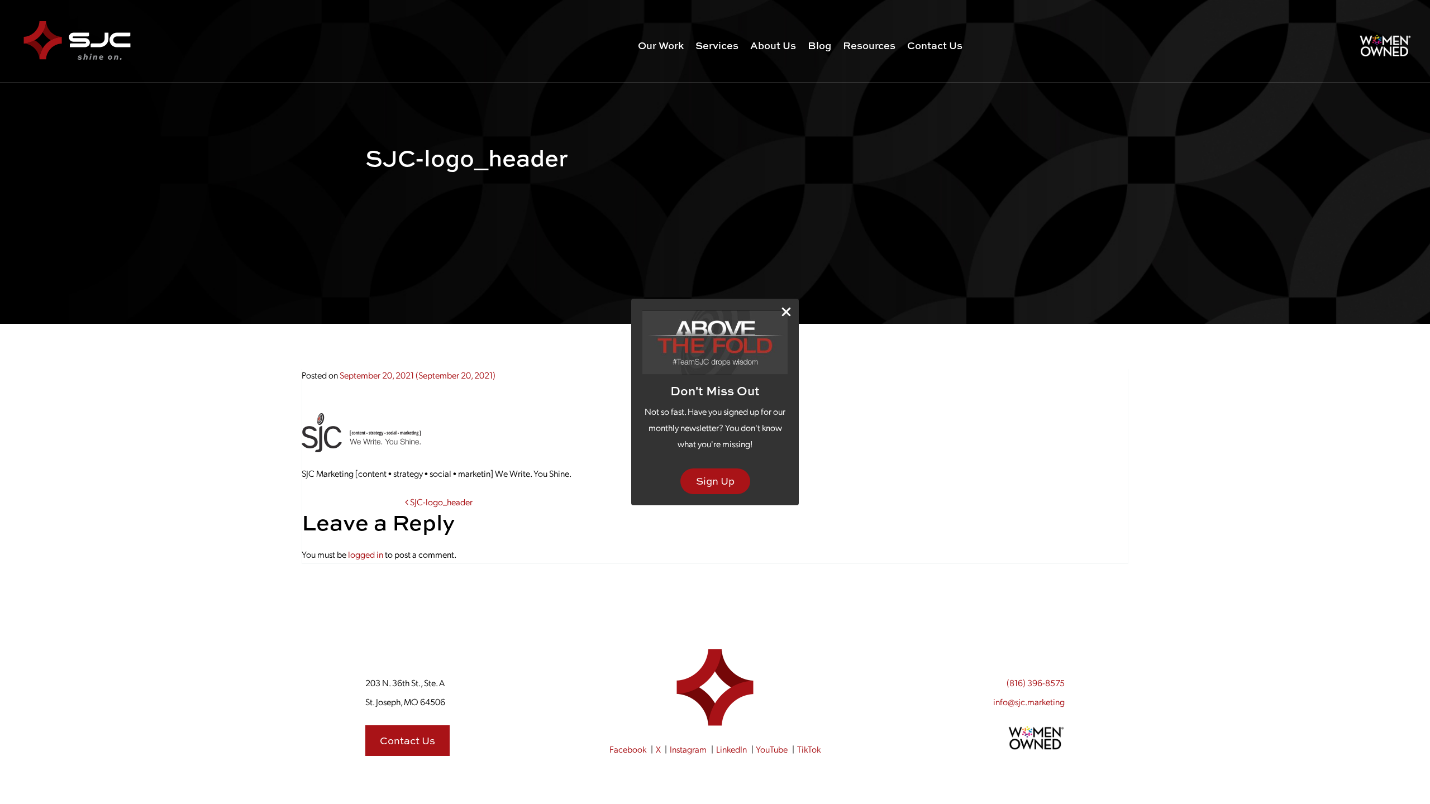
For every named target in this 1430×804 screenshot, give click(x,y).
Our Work (661, 45)
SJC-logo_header (440, 502)
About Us (773, 45)
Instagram (688, 749)
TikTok (809, 749)
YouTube (772, 749)
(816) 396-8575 (1036, 682)
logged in (365, 554)
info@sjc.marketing (1029, 701)
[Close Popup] (786, 312)
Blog (819, 45)
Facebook (627, 749)
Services (716, 45)
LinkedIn (731, 749)
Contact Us (934, 45)
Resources (869, 45)
